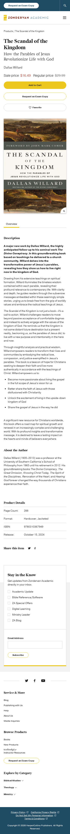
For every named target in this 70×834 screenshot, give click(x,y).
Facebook (35, 548)
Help (6, 710)
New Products (11, 744)
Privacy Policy (18, 812)
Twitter (29, 548)
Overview (11, 224)
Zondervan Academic (26, 17)
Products (8, 31)
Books (7, 739)
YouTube (43, 680)
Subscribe (18, 655)
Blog (6, 700)
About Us (8, 715)
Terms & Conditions (34, 818)
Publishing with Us (13, 705)
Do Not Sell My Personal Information (34, 815)
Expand (63, 210)
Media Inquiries (12, 720)
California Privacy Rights (43, 812)
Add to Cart (35, 85)
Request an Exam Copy (21, 5)
